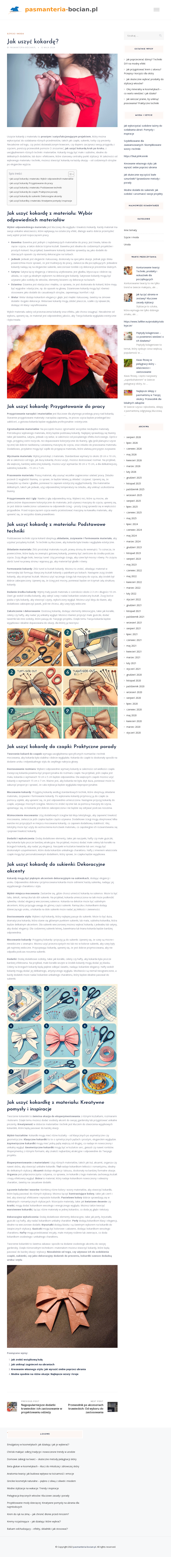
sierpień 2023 (133, 558)
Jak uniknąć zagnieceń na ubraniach (32, 1364)
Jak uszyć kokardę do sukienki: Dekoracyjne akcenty (36, 196)
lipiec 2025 (132, 506)
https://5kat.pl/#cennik (136, 156)
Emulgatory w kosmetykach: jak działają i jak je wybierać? (38, 1444)
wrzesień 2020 (134, 692)
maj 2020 (131, 715)
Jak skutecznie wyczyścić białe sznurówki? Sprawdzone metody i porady (142, 178)
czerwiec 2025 (134, 512)
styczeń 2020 (133, 732)
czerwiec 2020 (134, 709)
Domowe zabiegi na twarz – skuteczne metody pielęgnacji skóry (41, 1459)
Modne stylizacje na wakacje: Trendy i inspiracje (33, 1488)
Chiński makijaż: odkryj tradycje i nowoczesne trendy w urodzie (41, 1451)
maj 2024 (131, 535)
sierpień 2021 (133, 628)
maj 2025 (131, 518)
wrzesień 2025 (134, 495)
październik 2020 (135, 686)
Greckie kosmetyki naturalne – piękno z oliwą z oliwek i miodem (41, 1481)
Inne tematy (130, 230)
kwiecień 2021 (134, 651)
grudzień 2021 (134, 605)
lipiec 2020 (132, 703)
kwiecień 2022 (134, 582)
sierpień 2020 (133, 697)
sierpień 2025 (133, 500)
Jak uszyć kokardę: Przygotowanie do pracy (31, 183)
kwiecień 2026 (134, 460)
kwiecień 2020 (134, 721)
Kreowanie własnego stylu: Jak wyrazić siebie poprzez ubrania (48, 1369)
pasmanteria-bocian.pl (84, 1546)
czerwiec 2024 (134, 529)
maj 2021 (131, 645)
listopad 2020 (133, 680)
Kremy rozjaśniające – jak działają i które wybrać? (34, 1521)
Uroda (127, 244)
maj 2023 (131, 564)
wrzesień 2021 (134, 622)
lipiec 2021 (132, 634)
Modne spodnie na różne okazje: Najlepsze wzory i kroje (44, 1374)
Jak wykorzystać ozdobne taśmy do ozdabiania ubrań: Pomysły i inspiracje (143, 129)
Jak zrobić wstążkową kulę (27, 1359)
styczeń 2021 (133, 668)
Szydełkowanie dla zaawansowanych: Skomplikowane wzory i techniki (142, 144)
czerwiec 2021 (134, 640)
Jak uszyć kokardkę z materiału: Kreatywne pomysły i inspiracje (41, 200)
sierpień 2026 (133, 437)
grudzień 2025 (134, 477)
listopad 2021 (133, 611)
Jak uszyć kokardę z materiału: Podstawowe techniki (36, 187)
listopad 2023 (133, 553)
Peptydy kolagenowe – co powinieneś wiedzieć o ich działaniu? (150, 336)
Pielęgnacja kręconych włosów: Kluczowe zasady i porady (38, 1495)
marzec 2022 (133, 587)
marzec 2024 (133, 541)
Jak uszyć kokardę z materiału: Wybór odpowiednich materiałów (41, 178)
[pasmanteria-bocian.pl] (53, 10)
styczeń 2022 (133, 599)
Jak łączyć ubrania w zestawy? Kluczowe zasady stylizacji (147, 298)
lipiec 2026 (132, 442)
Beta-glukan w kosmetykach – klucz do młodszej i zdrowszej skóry (43, 1466)
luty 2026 (131, 471)
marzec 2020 (133, 726)
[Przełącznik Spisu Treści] (69, 174)
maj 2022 (131, 576)
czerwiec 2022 (134, 570)
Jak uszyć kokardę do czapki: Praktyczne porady (33, 192)
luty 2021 (131, 663)
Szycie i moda (15, 33)
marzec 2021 (133, 657)
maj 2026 (131, 454)
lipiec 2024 (132, 524)
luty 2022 (131, 593)
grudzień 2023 (134, 547)
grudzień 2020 (134, 674)
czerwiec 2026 (134, 448)
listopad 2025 (133, 483)
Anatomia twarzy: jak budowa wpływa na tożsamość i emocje (40, 1473)
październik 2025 (135, 489)
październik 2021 (135, 616)
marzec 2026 (133, 466)
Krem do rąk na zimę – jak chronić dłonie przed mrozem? (38, 1514)
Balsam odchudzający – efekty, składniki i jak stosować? (37, 1528)
